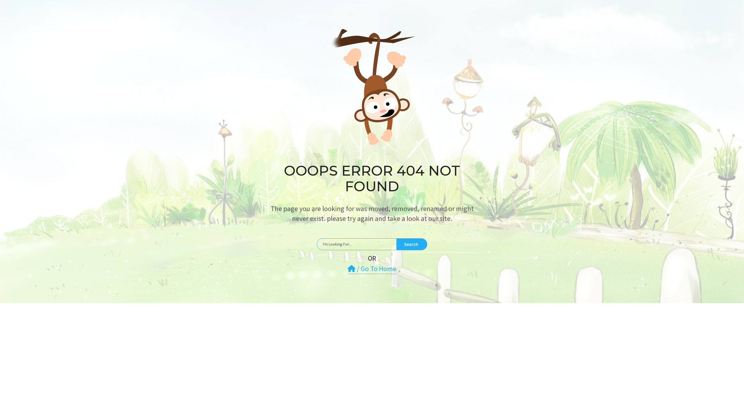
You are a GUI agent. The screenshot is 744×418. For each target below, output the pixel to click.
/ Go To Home (375, 268)
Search (411, 244)
